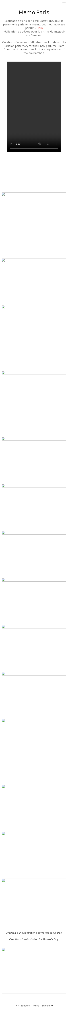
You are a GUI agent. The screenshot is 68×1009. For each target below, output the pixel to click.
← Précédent (22, 1005)
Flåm (39, 28)
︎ (64, 4)
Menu (36, 1005)
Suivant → (47, 1005)
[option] (34, 173)
